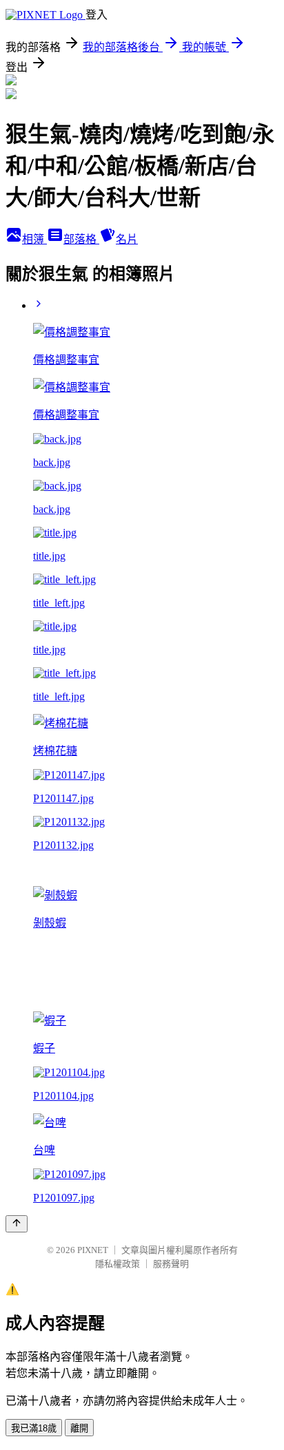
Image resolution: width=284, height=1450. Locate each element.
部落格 (81, 239)
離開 (79, 1428)
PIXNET (92, 1250)
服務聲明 (171, 1264)
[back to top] (17, 1223)
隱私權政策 (117, 1264)
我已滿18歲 (34, 1428)
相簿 (34, 239)
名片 (127, 239)
